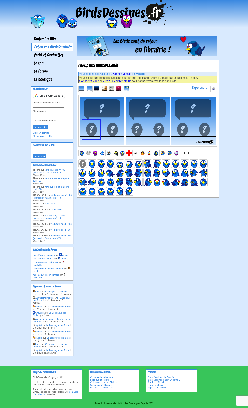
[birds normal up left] (147, 163)
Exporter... (199, 88)
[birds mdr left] (185, 182)
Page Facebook (155, 385)
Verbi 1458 (50, 203)
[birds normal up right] (157, 163)
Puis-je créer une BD (43, 258)
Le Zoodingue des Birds (58, 306)
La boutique (43, 79)
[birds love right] (175, 182)
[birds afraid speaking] (194, 163)
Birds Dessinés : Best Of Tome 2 (164, 380)
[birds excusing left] (175, 173)
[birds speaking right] (110, 191)
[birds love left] (166, 182)
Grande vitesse (122, 73)
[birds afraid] (166, 163)
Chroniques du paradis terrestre (48, 268)
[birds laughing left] (120, 182)
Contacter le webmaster (101, 377)
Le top (39, 63)
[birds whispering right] (129, 191)
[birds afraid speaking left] (203, 163)
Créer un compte (41, 132)
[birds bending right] (120, 173)
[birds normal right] (110, 163)
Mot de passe (39, 111)
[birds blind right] (138, 173)
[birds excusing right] (185, 173)
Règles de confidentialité (102, 387)
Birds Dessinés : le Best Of (161, 377)
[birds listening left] (138, 182)
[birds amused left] (92, 173)
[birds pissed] (203, 182)
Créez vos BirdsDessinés (53, 47)
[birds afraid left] (175, 163)
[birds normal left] (101, 163)
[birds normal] (92, 163)
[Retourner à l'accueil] (124, 25)
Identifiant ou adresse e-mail (47, 102)
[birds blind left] (129, 173)
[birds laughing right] (129, 182)
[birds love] (157, 182)
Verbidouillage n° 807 (61, 230)
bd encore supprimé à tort (45, 262)
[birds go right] (203, 173)
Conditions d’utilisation (101, 385)
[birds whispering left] (120, 191)
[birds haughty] (101, 182)
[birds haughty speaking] (110, 182)
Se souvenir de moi (46, 120)
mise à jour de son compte (46, 275)
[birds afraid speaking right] (82, 173)
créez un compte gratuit (117, 81)
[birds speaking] (92, 191)
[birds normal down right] (138, 163)
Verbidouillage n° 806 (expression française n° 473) (49, 171)
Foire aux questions (99, 380)
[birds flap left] (82, 182)
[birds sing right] (157, 173)
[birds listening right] (147, 182)
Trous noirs (56, 209)
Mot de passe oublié (43, 136)
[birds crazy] (166, 173)
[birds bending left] (110, 173)
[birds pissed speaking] (82, 191)
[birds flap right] (92, 182)
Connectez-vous (89, 81)
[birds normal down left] (129, 163)
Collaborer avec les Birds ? (103, 382)
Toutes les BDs (45, 39)
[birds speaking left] (101, 191)
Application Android (157, 387)
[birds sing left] (147, 173)
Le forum (41, 71)
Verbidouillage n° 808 (61, 224)
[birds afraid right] (185, 163)
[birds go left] (194, 173)
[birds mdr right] (194, 182)
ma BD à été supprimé (44, 255)
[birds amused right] (101, 173)
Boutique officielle (156, 382)
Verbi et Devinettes (48, 55)
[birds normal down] (120, 163)
